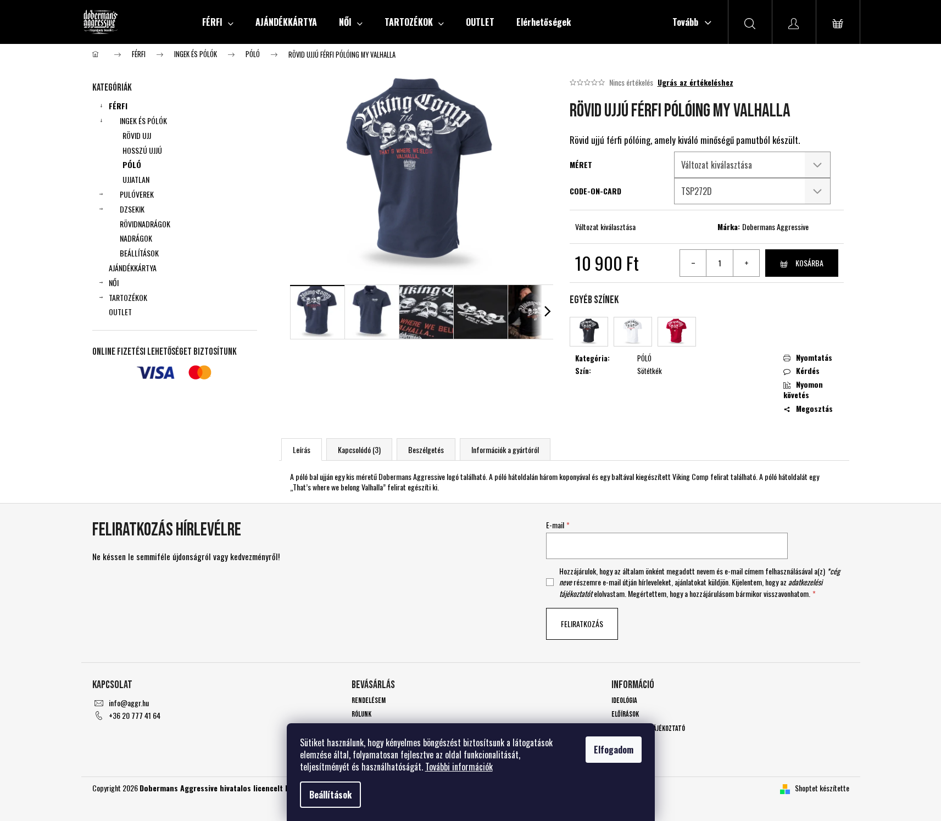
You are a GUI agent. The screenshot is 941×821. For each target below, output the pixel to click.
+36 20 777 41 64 (134, 715)
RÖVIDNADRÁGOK (145, 224)
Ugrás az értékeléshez (695, 82)
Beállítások (330, 794)
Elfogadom (613, 749)
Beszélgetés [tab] (426, 449)
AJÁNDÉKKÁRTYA (133, 267)
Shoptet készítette (822, 788)
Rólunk (361, 714)
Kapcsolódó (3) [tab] (359, 449)
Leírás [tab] (301, 449)
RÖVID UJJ (137, 135)
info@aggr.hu (129, 702)
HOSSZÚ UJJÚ (142, 150)
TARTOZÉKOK (128, 297)
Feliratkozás (582, 623)
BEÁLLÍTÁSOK (139, 253)
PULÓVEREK (137, 194)
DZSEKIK (132, 209)
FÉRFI (118, 105)
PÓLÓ (132, 164)
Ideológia (624, 700)
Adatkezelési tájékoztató (648, 728)
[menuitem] (217, 22)
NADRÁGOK (136, 238)
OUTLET (120, 311)
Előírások (625, 714)
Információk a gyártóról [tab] (505, 449)
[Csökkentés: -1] (693, 263)
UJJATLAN (136, 179)
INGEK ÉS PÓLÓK (143, 120)
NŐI (114, 282)
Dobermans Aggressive (775, 226)
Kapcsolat (626, 742)
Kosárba (809, 263)
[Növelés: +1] (746, 263)
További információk (459, 766)
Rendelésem (369, 700)
